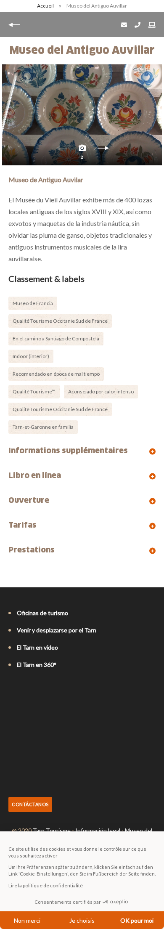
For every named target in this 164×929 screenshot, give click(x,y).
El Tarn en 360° (36, 664)
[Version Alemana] (36, 687)
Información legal (97, 830)
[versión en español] (48, 687)
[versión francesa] (12, 687)
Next (103, 150)
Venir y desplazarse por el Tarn (56, 630)
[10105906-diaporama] (82, 114)
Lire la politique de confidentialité (45, 885)
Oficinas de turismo (42, 612)
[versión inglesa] (24, 687)
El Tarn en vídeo (37, 647)
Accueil (45, 6)
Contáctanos (30, 804)
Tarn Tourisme (52, 830)
